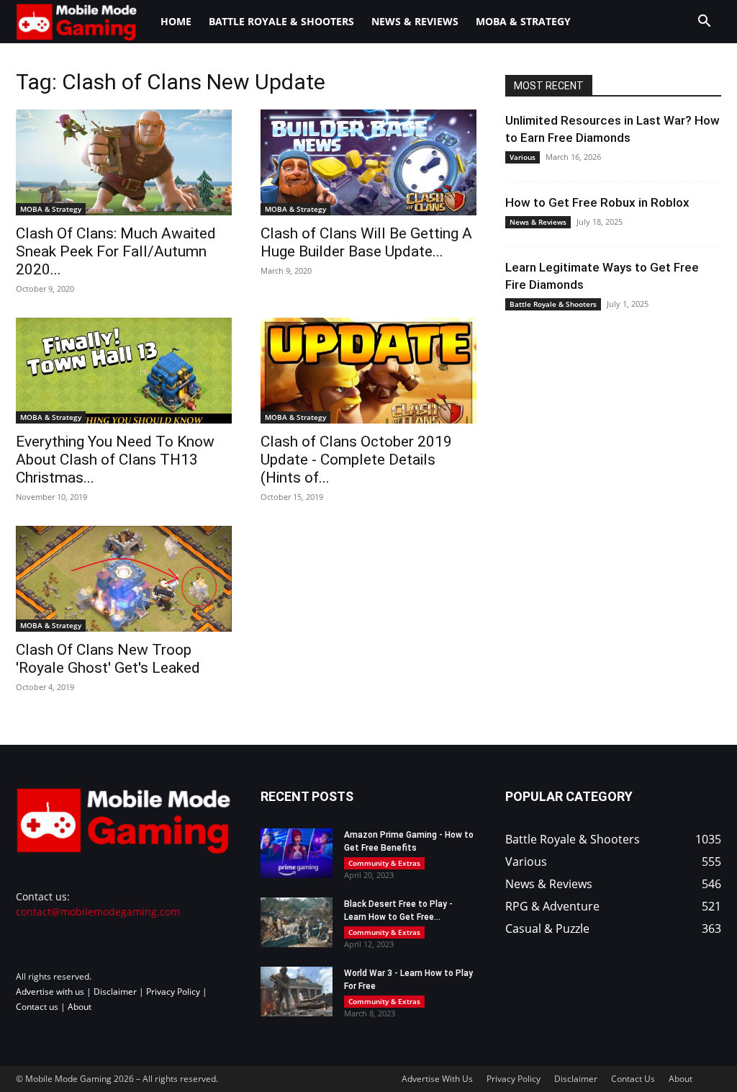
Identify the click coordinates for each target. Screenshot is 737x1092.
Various (522, 157)
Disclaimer (115, 991)
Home (175, 21)
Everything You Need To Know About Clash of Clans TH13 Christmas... (115, 459)
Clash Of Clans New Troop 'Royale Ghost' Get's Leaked (108, 658)
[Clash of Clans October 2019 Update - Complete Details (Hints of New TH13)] (368, 371)
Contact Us (633, 1079)
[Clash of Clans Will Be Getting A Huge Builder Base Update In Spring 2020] (368, 162)
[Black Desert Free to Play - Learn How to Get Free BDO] (297, 922)
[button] (704, 23)
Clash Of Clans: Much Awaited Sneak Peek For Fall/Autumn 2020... (116, 251)
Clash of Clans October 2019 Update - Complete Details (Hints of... (356, 459)
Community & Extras (384, 863)
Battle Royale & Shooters (281, 21)
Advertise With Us (437, 1079)
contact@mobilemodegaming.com (98, 911)
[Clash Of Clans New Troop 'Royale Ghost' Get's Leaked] (124, 579)
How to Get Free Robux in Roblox (597, 202)
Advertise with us (50, 991)
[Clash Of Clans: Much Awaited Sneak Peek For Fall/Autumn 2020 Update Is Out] (124, 162)
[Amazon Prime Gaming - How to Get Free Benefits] (297, 853)
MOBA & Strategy (523, 21)
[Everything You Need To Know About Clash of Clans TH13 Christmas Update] (124, 371)
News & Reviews (414, 21)
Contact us (37, 1007)
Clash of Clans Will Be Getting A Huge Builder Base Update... (366, 242)
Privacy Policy (173, 991)
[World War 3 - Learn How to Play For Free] (297, 991)
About (79, 1007)
